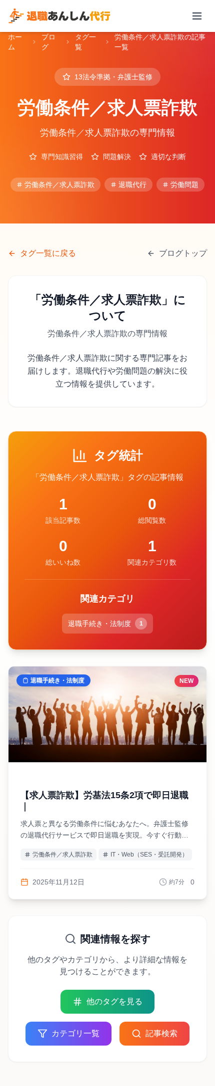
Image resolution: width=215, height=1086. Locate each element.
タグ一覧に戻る (48, 253)
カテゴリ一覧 (76, 1033)
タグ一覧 (85, 42)
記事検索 (162, 1033)
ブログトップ (183, 253)
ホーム (15, 42)
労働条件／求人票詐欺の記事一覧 (160, 42)
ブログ (49, 42)
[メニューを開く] (197, 16)
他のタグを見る (114, 1001)
